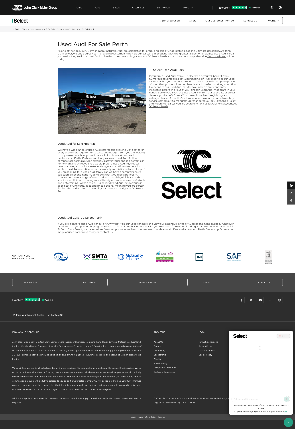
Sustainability (160, 363)
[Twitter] (251, 300)
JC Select (52, 29)
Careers (157, 346)
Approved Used (170, 20)
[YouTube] (260, 300)
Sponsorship (160, 355)
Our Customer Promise (219, 20)
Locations (64, 29)
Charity (157, 359)
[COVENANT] (268, 257)
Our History (159, 350)
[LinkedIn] (270, 300)
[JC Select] (20, 20)
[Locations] (271, 7)
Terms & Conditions (208, 342)
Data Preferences (207, 350)
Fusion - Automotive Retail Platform (147, 417)
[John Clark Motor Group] (34, 7)
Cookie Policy (205, 355)
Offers (192, 20)
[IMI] (199, 257)
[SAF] (234, 257)
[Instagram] (279, 300)
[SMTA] (95, 257)
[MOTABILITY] (130, 257)
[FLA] (61, 257)
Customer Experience (164, 372)
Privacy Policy (205, 346)
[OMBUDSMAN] (165, 257)
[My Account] (280, 7)
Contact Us (250, 20)
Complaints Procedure (165, 367)
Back (17, 29)
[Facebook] (241, 300)
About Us (158, 342)
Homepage (40, 29)
